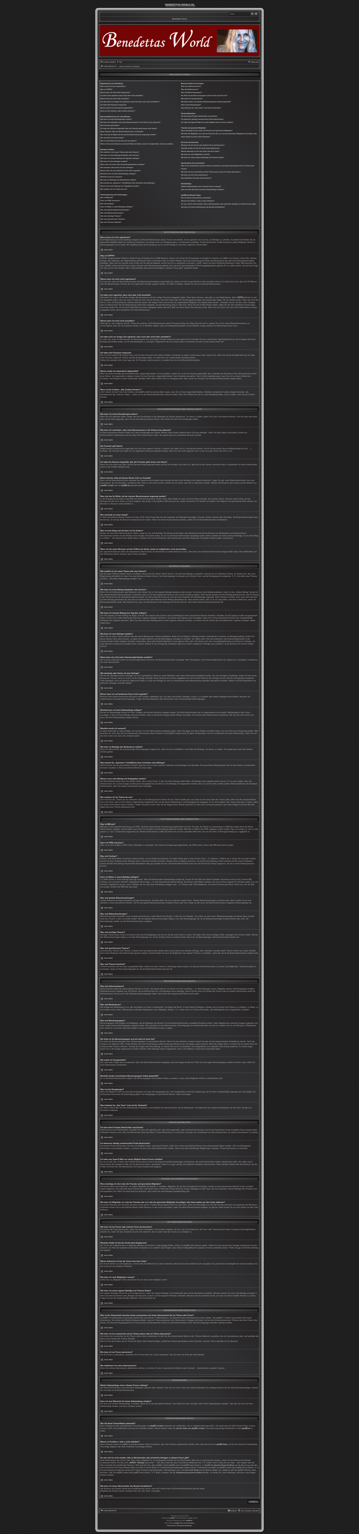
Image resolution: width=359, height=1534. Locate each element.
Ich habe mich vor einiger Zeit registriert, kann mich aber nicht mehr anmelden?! (130, 102)
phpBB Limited (106, 485)
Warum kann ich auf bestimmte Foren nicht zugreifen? (120, 170)
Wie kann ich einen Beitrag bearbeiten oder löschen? (119, 155)
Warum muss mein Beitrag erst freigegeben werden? (119, 186)
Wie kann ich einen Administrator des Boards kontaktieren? (203, 207)
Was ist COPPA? (106, 89)
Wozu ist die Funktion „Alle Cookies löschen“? (117, 111)
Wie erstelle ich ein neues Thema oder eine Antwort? (119, 152)
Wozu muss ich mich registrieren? (113, 86)
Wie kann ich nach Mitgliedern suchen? (195, 154)
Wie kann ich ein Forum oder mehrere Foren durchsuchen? (203, 145)
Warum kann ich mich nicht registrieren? (115, 92)
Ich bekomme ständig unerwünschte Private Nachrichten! (202, 119)
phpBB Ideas (221, 1444)
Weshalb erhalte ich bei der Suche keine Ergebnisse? (200, 148)
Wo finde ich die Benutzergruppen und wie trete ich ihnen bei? (204, 95)
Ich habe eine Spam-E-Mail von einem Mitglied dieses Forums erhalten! (207, 122)
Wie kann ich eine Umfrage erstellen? (114, 161)
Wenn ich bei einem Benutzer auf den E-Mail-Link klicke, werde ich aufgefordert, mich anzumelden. (136, 144)
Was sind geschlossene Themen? (112, 219)
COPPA (240, 297)
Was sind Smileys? (107, 203)
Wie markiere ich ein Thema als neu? (113, 189)
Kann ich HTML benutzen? (110, 200)
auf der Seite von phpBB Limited (190, 1428)
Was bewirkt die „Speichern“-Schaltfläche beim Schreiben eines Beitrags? (127, 183)
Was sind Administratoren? (191, 86)
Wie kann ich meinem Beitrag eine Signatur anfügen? (120, 158)
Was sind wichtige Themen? (110, 216)
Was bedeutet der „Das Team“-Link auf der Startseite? (201, 108)
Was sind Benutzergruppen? (191, 92)
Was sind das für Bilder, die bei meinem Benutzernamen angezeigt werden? (128, 134)
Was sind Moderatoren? (190, 89)
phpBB (172, 1518)
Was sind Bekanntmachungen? (112, 213)
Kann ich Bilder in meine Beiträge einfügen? (116, 207)
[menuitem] (119, 62)
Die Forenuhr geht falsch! (109, 125)
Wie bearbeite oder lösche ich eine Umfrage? (116, 167)
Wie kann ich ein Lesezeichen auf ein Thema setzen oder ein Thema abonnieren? (211, 172)
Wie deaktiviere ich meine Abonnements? (196, 178)
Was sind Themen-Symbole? (111, 222)
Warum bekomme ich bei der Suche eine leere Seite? (200, 151)
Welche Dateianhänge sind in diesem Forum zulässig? (201, 186)
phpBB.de (125, 485)
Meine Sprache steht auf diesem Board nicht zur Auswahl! (121, 131)
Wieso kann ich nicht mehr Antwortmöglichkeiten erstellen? (122, 164)
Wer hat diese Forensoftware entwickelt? (196, 198)
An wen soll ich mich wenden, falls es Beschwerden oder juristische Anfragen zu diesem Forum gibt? (218, 204)
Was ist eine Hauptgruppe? (191, 105)
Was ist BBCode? (106, 197)
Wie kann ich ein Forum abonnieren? (194, 175)
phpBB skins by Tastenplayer (185, 1523)
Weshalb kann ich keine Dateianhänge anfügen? (118, 174)
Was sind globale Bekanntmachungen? (114, 210)
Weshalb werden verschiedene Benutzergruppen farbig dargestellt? (206, 102)
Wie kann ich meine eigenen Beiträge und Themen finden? (202, 157)
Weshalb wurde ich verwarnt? (111, 177)
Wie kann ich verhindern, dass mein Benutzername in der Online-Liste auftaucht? (130, 122)
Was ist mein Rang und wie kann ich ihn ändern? (118, 141)
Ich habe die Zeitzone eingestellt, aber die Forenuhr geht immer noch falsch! (128, 128)
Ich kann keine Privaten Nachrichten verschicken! (199, 116)
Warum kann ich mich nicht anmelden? (114, 98)
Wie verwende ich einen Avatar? (112, 138)
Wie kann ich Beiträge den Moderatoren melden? (118, 180)
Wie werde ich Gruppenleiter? (192, 98)
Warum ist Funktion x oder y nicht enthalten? (198, 201)
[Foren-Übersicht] (179, 40)
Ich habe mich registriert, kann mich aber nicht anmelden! (121, 95)
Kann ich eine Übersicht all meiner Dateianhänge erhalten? (202, 189)
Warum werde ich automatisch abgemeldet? (116, 108)
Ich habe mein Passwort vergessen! (113, 105)
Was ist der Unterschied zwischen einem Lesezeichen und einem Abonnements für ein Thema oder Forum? (217, 167)
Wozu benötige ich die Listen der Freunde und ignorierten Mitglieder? (207, 130)
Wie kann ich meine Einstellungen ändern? (116, 119)
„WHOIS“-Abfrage (136, 1463)
